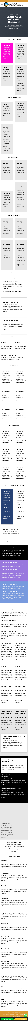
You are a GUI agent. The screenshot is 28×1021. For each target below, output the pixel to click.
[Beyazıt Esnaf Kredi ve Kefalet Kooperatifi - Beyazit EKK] (14, 4)
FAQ (21, 1012)
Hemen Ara (8, 1019)
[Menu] (2, 4)
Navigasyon (21, 1019)
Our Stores (8, 1012)
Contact (17, 1012)
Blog (13, 1012)
